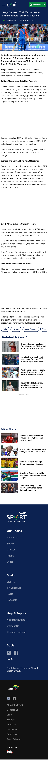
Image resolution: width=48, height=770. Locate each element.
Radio (10, 593)
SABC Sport (13, 20)
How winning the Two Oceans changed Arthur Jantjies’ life (32, 450)
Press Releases (14, 739)
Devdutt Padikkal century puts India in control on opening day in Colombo (32, 385)
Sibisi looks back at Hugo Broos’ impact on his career (31, 463)
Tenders (11, 719)
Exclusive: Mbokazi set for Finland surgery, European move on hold (31, 438)
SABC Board (13, 734)
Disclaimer (12, 729)
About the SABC (15, 705)
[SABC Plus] (11, 659)
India (5, 329)
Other (10, 561)
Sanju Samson (30, 329)
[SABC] (13, 687)
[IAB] (10, 752)
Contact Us (13, 626)
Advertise (11, 724)
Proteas (15, 329)
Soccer (11, 543)
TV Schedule (14, 587)
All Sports (12, 537)
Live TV (11, 581)
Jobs (9, 715)
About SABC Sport (17, 619)
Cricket (11, 549)
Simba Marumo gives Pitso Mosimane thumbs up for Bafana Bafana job (31, 488)
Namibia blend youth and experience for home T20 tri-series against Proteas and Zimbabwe (32, 359)
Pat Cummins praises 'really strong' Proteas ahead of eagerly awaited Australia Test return (33, 372)
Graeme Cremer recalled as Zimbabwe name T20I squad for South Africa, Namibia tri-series (33, 346)
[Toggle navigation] (3, 5)
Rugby (10, 555)
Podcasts (12, 600)
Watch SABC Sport (39, 4)
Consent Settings (16, 632)
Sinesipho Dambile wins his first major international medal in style (32, 475)
